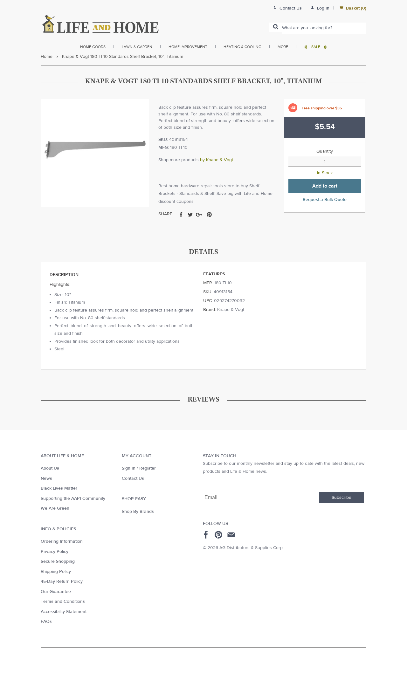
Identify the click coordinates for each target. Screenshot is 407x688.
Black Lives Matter (59, 488)
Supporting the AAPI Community (73, 498)
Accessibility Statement (63, 612)
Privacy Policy (54, 551)
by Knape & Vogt (216, 160)
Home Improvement (188, 46)
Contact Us (133, 478)
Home (46, 56)
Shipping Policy (56, 571)
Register (147, 468)
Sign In (128, 468)
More (283, 46)
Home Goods (93, 46)
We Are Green (55, 508)
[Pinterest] (219, 534)
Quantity (324, 151)
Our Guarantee (56, 592)
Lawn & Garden (137, 46)
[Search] (275, 27)
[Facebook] (207, 534)
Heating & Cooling (242, 46)
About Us (50, 468)
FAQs (46, 621)
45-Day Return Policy (62, 581)
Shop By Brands (138, 511)
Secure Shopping (58, 561)
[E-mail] (231, 534)
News (46, 478)
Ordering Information (62, 541)
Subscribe (341, 497)
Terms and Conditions (63, 601)
